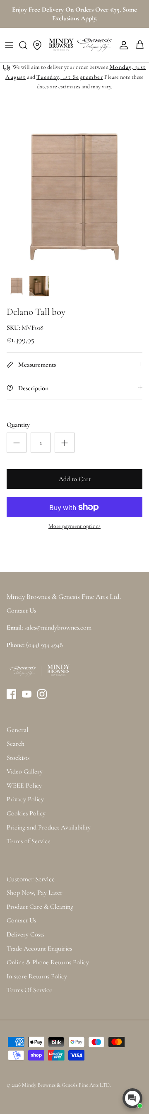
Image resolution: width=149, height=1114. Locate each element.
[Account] (122, 45)
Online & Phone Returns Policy (48, 962)
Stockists (18, 758)
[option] (74, 196)
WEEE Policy (24, 785)
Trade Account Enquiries (39, 948)
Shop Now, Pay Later (34, 892)
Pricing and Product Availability (49, 827)
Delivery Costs (25, 934)
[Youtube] (26, 694)
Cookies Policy (26, 813)
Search (15, 743)
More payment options (74, 526)
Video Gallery (25, 771)
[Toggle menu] (9, 45)
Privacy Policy (25, 799)
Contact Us (21, 920)
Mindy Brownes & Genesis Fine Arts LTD (66, 1085)
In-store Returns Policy (37, 976)
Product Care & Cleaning (40, 906)
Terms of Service (28, 841)
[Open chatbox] (132, 1098)
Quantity (18, 425)
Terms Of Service (29, 990)
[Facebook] (11, 694)
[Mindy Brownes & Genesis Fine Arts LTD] (79, 45)
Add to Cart (75, 479)
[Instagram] (42, 694)
